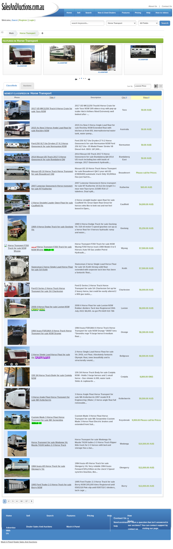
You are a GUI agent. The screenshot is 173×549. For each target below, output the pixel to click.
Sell (78, 13)
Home (69, 13)
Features (126, 13)
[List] (161, 86)
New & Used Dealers (107, 13)
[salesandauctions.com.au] (23, 5)
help (116, 526)
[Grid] (156, 86)
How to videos (162, 13)
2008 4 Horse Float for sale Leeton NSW (50, 307)
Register (23, 20)
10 (21, 501)
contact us (133, 529)
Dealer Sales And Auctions (39, 527)
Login (31, 20)
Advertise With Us (8, 531)
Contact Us (167, 6)
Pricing (138, 13)
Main (11, 33)
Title (52, 97)
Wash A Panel (73, 527)
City (124, 97)
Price (145, 97)
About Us (153, 6)
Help (148, 13)
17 (26, 501)
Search (88, 13)
